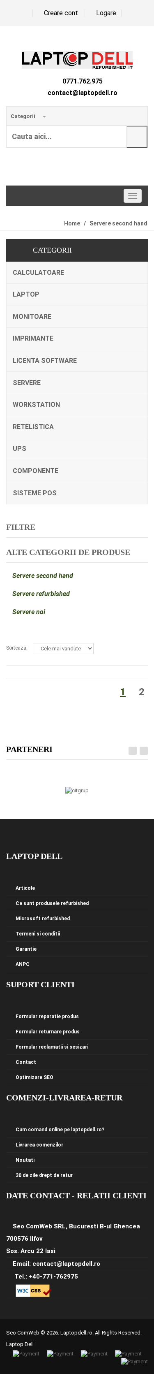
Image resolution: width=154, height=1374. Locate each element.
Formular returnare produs (48, 1032)
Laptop (26, 294)
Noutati (25, 1160)
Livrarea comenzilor (39, 1145)
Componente (35, 471)
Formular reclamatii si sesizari (52, 1047)
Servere (27, 383)
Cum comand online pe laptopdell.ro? (60, 1130)
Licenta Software (45, 360)
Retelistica (33, 427)
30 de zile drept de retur (44, 1175)
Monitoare (32, 316)
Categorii (24, 116)
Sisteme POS (35, 493)
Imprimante (33, 338)
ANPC (23, 964)
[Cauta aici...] (136, 137)
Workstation (36, 404)
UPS (19, 449)
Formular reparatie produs (47, 1016)
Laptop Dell (20, 1344)
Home (72, 223)
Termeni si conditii (38, 934)
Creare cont (61, 13)
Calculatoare (38, 272)
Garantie (26, 949)
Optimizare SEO (34, 1077)
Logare (106, 13)
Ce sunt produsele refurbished (52, 903)
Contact (26, 1062)
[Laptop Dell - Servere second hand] (77, 59)
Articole (25, 888)
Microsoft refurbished (43, 918)
